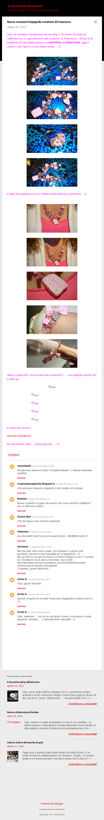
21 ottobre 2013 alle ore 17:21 (43, 517)
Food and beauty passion (25, 6)
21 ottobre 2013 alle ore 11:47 (39, 499)
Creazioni (13, 454)
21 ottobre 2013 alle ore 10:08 (43, 466)
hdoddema (60, 809)
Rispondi (21, 478)
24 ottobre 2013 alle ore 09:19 (39, 579)
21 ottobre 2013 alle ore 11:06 (66, 484)
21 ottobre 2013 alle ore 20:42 (40, 532)
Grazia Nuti (24, 516)
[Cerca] (100, 7)
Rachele (22, 498)
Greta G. (22, 579)
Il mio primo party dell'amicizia (23, 682)
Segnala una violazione (52, 814)
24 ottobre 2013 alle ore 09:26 (39, 612)
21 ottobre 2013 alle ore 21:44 (40, 547)
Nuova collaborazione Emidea (23, 712)
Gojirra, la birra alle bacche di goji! (25, 742)
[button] (95, 22)
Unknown (23, 531)
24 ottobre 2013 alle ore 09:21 (39, 594)
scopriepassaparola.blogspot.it (36, 483)
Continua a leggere (82, 704)
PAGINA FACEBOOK (19, 436)
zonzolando (24, 465)
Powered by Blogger (52, 803)
